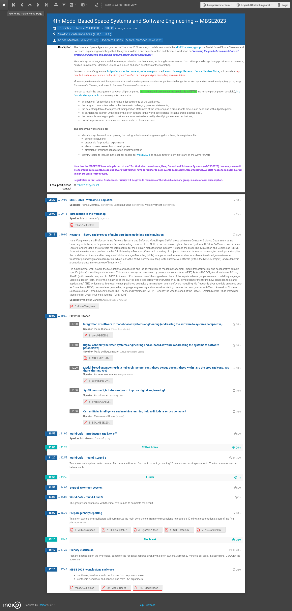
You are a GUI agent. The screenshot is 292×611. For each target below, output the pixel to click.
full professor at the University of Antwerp (130, 71)
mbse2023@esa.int (88, 184)
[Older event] (22, 5)
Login (285, 5)
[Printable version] (56, 5)
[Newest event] (46, 5)
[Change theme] (84, 5)
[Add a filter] (64, 5)
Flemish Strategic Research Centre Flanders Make (191, 71)
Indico (42, 605)
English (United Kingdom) (255, 5)
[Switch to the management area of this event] (96, 5)
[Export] (73, 5)
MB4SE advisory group (188, 47)
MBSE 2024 (143, 155)
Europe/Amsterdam (218, 5)
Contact (150, 605)
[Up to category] (30, 5)
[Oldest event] (14, 5)
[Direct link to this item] (115, 200)
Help (141, 605)
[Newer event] (38, 5)
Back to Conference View (120, 5)
